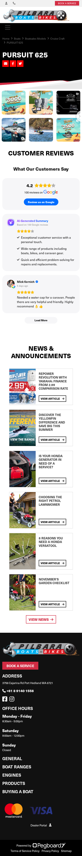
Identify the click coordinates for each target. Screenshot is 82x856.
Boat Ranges (16, 767)
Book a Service (20, 665)
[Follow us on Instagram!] (12, 700)
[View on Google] (11, 283)
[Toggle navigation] (7, 27)
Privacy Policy (50, 851)
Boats (17, 39)
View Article (50, 398)
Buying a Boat (17, 791)
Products (13, 783)
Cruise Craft (57, 39)
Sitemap (66, 851)
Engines (11, 775)
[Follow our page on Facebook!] (5, 700)
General (12, 758)
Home (6, 39)
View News (39, 619)
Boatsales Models (35, 39)
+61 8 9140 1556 (20, 690)
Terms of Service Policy (24, 851)
